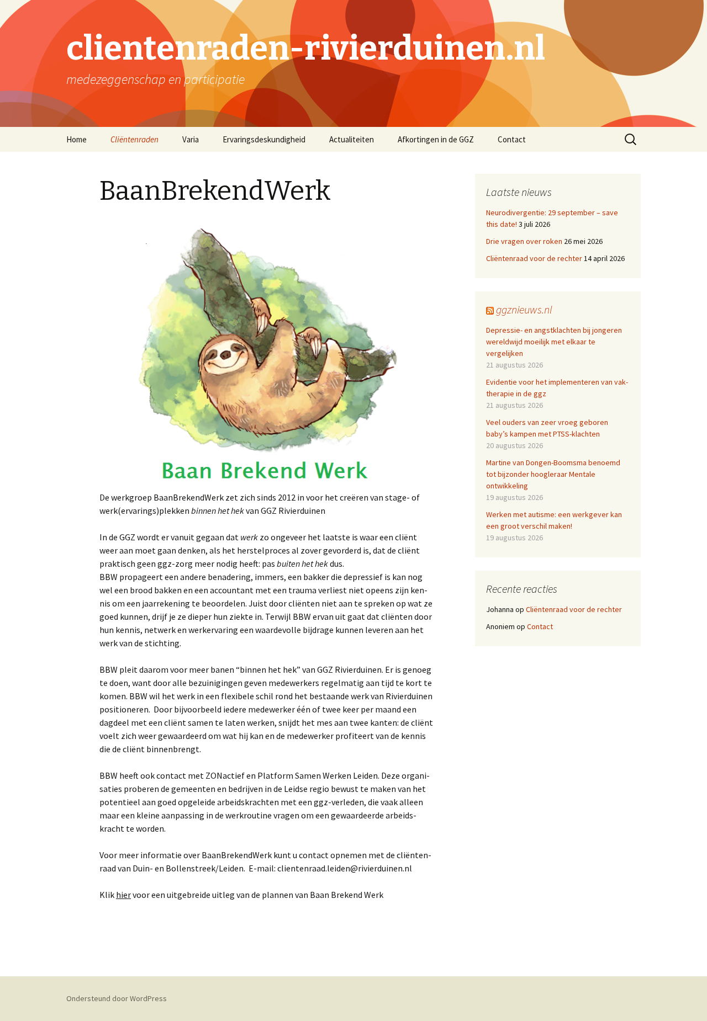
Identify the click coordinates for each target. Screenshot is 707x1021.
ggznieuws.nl (524, 309)
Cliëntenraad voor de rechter (534, 258)
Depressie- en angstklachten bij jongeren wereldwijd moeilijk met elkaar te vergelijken (554, 341)
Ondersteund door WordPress (116, 998)
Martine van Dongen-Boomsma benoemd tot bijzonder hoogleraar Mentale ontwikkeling (553, 474)
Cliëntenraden (134, 139)
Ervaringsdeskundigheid (264, 139)
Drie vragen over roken (524, 241)
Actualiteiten (351, 139)
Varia (190, 139)
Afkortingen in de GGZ (436, 139)
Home (76, 139)
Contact (512, 139)
